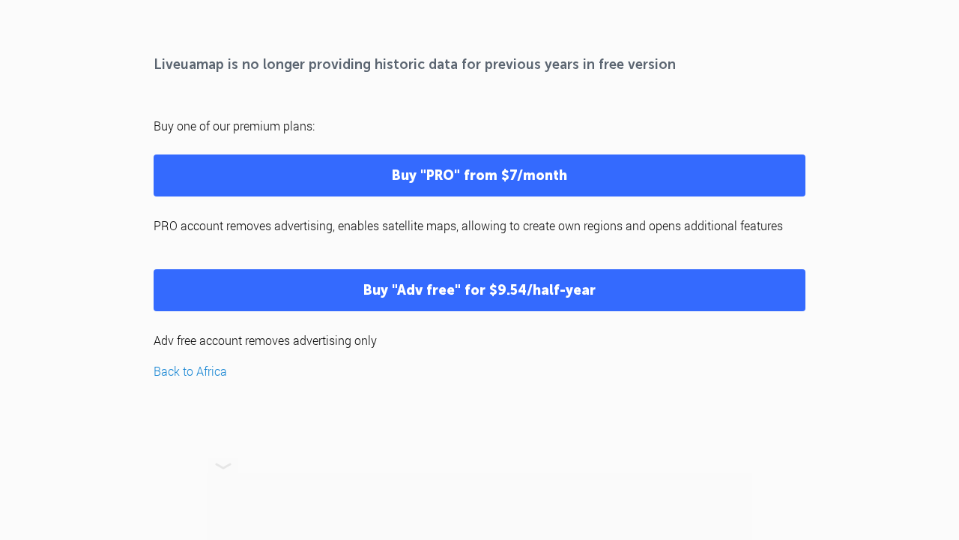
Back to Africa (190, 371)
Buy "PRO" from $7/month (479, 175)
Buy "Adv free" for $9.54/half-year (479, 290)
